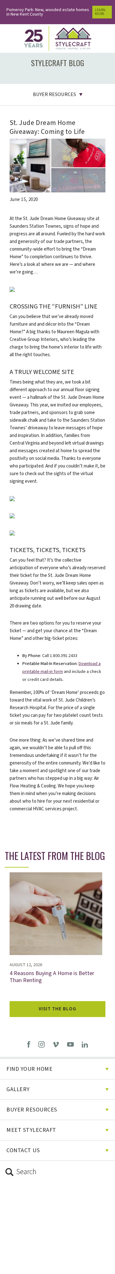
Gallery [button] (18, 1089)
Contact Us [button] (23, 1150)
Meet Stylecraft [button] (31, 1130)
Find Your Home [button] (29, 1069)
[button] (57, 1172)
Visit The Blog (57, 1009)
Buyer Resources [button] (54, 94)
